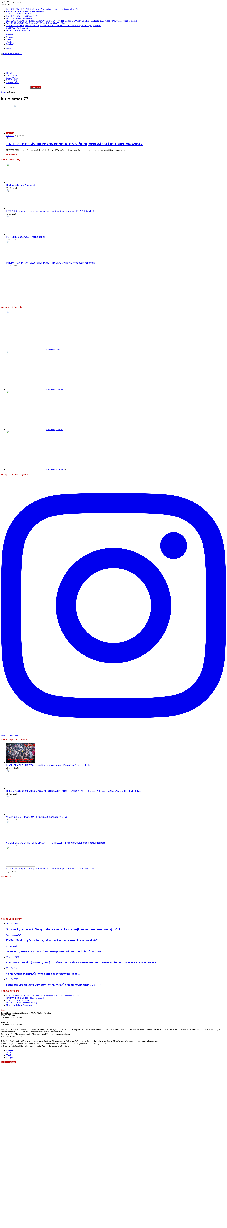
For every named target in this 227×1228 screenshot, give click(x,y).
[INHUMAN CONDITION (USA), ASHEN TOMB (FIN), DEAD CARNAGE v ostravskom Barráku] (20, 260)
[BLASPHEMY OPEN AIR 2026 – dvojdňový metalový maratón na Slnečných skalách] (20, 762)
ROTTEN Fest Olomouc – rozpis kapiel (25, 236)
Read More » (11, 155)
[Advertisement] (49, 63)
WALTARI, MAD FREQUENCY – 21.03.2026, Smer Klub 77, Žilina (35, 23)
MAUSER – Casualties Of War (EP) (21, 16)
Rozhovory (13, 78)
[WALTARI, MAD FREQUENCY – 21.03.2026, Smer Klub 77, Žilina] (20, 814)
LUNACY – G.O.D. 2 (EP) (18, 28)
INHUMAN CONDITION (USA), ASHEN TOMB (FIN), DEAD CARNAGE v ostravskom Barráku (50, 262)
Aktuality (12, 75)
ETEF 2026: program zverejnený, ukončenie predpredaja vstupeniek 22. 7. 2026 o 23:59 (50, 211)
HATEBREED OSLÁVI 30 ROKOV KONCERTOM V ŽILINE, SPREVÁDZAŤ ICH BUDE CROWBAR (74, 144)
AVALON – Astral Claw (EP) (18, 14)
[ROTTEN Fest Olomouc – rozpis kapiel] (20, 234)
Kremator (10, 135)
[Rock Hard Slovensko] (11, 54)
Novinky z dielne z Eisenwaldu (19, 18)
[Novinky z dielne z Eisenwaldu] (20, 182)
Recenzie (11, 80)
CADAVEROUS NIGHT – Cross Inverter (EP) (26, 11)
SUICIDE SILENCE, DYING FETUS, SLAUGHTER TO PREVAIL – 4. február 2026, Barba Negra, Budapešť (53, 25)
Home (3, 92)
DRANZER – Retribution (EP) (19, 30)
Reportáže (12, 82)
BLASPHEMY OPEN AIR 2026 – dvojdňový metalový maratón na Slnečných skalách (42, 9)
